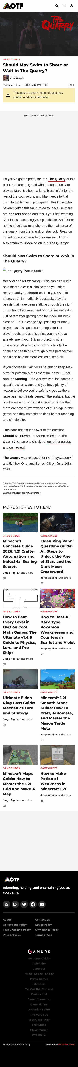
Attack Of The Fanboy (39, 973)
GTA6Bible (39, 1035)
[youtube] (42, 904)
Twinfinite (39, 963)
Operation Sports (39, 1009)
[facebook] (33, 904)
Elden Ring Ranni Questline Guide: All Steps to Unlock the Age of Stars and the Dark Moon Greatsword (57, 556)
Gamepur (39, 968)
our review (16, 447)
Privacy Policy (12, 935)
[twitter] (24, 904)
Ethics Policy (43, 924)
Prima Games (39, 979)
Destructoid (39, 994)
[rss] (6, 904)
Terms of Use (43, 935)
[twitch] (15, 904)
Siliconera (39, 984)
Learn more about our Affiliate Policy (22, 493)
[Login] (71, 5)
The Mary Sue (39, 1014)
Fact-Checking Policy (17, 929)
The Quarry (56, 179)
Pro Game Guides (39, 958)
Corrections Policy (15, 924)
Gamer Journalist (39, 999)
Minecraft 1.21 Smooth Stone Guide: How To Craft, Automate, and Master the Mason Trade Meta (56, 713)
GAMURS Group (66, 1044)
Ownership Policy (46, 929)
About (7, 919)
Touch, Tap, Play (39, 1019)
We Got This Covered (39, 989)
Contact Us (42, 919)
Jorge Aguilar (11, 572)
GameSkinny (39, 1004)
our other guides (59, 441)
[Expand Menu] (64, 5)
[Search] (57, 5)
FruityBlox (39, 1025)
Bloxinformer (39, 1030)
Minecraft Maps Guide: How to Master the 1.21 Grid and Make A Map (19, 783)
